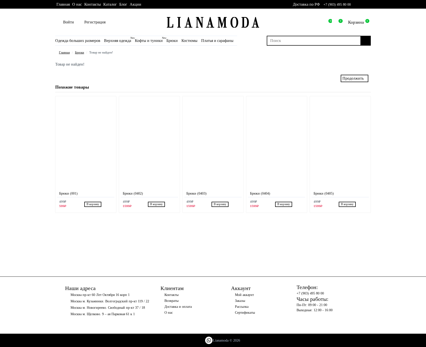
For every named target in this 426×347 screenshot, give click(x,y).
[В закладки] (105, 204)
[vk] (362, 4)
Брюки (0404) (260, 193)
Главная (64, 52)
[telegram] (369, 4)
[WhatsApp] (209, 340)
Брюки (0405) (324, 193)
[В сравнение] (110, 204)
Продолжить (353, 78)
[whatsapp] (355, 4)
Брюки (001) (68, 193)
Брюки (79, 52)
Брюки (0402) (133, 193)
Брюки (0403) (196, 193)
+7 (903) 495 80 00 (337, 4)
